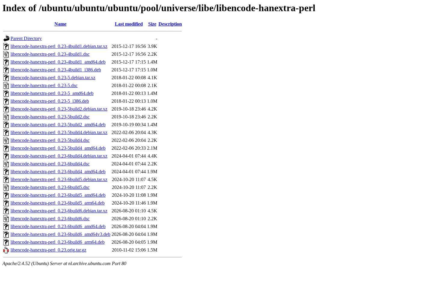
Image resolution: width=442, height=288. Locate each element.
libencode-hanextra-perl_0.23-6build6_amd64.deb (58, 226)
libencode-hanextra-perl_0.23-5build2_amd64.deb (58, 124)
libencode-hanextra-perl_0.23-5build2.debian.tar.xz (59, 108)
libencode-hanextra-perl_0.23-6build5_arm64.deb (58, 202)
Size (152, 24)
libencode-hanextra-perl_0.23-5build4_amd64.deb (58, 148)
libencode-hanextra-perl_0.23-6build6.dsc (50, 218)
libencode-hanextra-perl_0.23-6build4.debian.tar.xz (59, 155)
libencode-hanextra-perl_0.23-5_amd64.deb (52, 93)
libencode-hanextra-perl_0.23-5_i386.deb (50, 101)
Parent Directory (26, 38)
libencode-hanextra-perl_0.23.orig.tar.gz (48, 249)
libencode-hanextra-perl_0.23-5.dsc (44, 85)
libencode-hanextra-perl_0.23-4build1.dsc (50, 54)
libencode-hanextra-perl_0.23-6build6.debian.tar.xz (59, 210)
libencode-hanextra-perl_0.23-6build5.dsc (50, 187)
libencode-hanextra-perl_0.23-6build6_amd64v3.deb (60, 234)
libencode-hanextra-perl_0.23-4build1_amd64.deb (58, 61)
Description (170, 24)
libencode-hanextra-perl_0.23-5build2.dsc (50, 116)
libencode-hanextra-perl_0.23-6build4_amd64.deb (58, 171)
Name (60, 24)
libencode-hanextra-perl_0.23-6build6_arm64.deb (58, 242)
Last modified (129, 24)
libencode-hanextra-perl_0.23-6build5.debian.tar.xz (59, 179)
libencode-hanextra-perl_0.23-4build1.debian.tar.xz (59, 46)
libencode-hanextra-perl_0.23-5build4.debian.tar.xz (59, 132)
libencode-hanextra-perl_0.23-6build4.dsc (50, 163)
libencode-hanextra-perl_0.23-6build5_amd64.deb (58, 195)
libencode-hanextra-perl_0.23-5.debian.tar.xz (53, 77)
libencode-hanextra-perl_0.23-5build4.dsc (50, 140)
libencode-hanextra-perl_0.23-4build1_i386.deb (56, 69)
